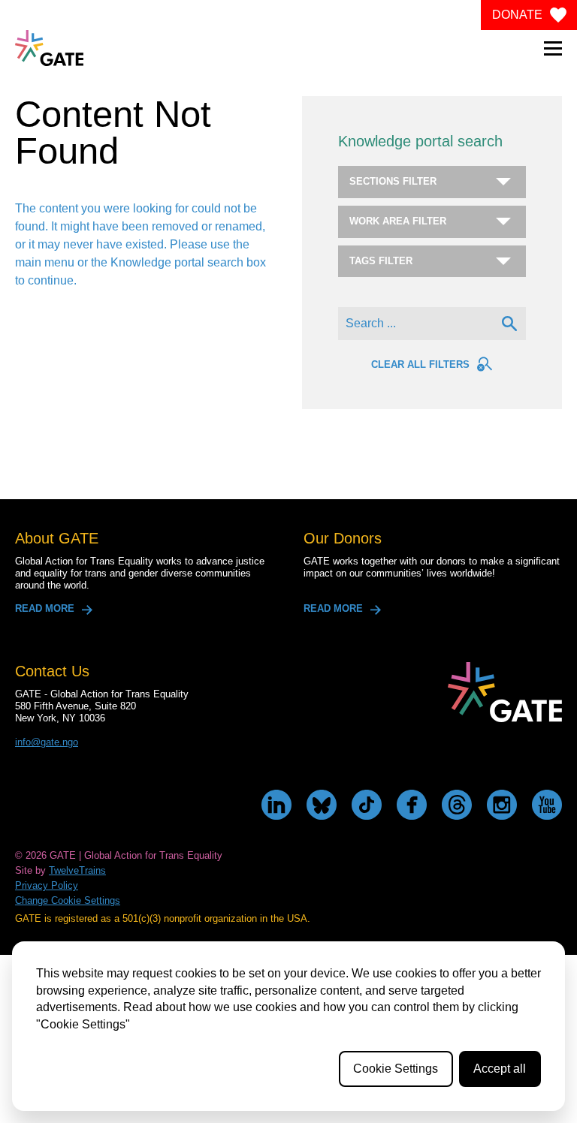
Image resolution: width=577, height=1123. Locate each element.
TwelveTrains (77, 870)
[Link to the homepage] (49, 48)
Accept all (499, 1068)
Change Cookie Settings (67, 900)
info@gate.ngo (46, 742)
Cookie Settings (395, 1068)
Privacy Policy (46, 885)
